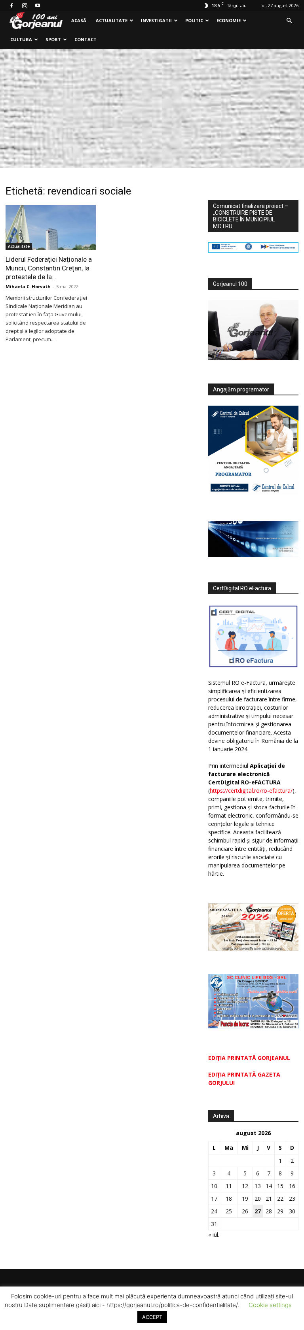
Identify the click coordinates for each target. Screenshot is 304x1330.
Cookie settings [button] (270, 1305)
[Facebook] (11, 5)
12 (245, 1186)
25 (229, 1211)
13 (258, 1186)
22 (280, 1198)
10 (214, 1186)
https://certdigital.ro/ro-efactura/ (251, 790)
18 (229, 1198)
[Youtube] (38, 5)
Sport (53, 39)
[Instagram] (24, 5)
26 (245, 1211)
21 (269, 1198)
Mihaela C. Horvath (28, 286)
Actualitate (111, 20)
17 (214, 1198)
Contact (85, 39)
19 (245, 1198)
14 (269, 1186)
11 (229, 1186)
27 (258, 1211)
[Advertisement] (152, 108)
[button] (288, 21)
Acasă (78, 20)
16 (292, 1186)
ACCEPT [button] (152, 1317)
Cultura (21, 39)
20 (258, 1198)
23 (292, 1198)
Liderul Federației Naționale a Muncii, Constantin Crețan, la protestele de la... (49, 268)
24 (214, 1211)
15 (280, 1186)
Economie (229, 20)
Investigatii (156, 20)
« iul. (213, 1234)
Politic (194, 20)
